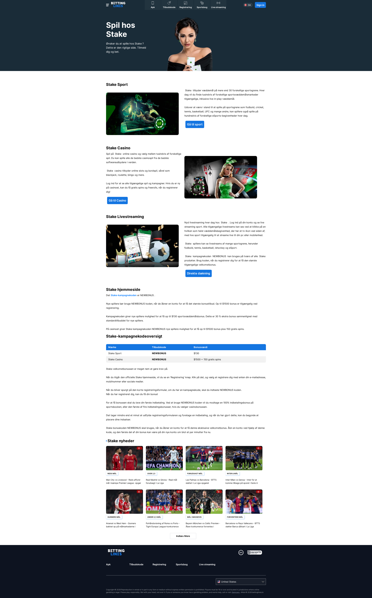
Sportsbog (182, 564)
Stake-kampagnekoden (124, 295)
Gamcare (236, 592)
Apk (108, 564)
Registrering (159, 564)
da (249, 5)
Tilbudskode (136, 564)
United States (228, 581)
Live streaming (207, 564)
